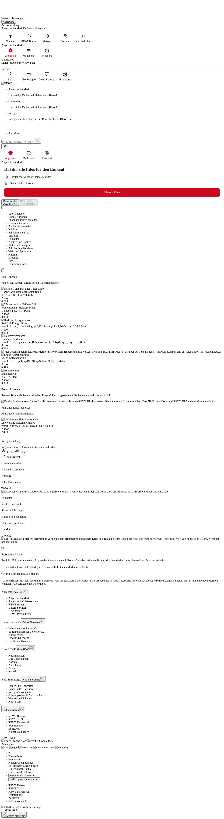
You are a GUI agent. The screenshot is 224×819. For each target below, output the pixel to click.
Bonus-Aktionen (17, 216)
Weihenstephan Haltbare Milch (18, 307)
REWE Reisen (16, 716)
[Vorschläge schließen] (4, 146)
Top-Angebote (16, 213)
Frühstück (13, 238)
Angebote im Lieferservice (23, 601)
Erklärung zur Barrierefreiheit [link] (24, 779)
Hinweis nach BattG (19, 768)
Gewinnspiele (16, 610)
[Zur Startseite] (13, 6)
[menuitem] (10, 38)
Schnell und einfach (19, 232)
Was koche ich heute (19, 698)
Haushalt (13, 254)
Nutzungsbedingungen (20, 762)
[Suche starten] (37, 141)
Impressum (14, 759)
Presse (11, 668)
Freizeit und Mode (18, 264)
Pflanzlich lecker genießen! (23, 219)
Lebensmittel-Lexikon (20, 688)
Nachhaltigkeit (16, 655)
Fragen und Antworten (20, 685)
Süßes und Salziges (19, 245)
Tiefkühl (13, 235)
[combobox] (17, 142)
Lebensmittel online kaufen (23, 628)
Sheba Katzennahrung (13, 357)
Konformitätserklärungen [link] (22, 775)
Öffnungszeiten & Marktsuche (25, 695)
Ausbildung (14, 665)
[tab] (10, 202)
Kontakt (12, 671)
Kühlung (13, 229)
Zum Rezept (13, 456)
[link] (115, 92)
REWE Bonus (16, 604)
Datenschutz (15, 756)
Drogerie (13, 257)
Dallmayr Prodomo (12, 339)
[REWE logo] (6, 83)
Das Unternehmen (18, 658)
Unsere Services (17, 607)
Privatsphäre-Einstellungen (23, 765)
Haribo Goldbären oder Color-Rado (21, 291)
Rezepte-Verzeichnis (19, 692)
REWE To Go (16, 719)
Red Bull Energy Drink (14, 323)
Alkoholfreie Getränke (20, 248)
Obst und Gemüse (18, 223)
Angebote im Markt (19, 598)
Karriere (13, 661)
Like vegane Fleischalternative (18, 422)
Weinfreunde (15, 725)
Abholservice (15, 634)
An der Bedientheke (19, 226)
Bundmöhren (8, 373)
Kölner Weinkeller (18, 731)
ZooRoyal (14, 728)
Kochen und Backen (19, 241)
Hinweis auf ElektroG (20, 772)
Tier (10, 260)
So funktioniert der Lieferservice (26, 631)
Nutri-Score (14, 701)
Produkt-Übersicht (18, 637)
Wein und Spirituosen (20, 251)
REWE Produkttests (19, 613)
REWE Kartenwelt (18, 722)
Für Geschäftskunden (20, 641)
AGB (11, 753)
